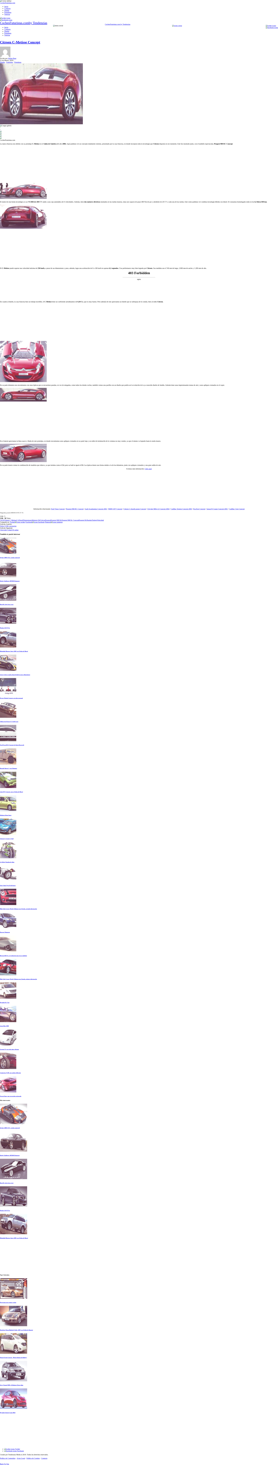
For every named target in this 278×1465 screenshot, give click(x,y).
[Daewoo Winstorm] (8, 928)
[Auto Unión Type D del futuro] (8, 881)
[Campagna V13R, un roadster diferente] (8, 1068)
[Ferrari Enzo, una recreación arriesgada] (8, 1092)
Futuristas (9, 62)
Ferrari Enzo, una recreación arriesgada (10, 1096)
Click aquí (148, 469)
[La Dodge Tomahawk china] (8, 858)
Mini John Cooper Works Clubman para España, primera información (18, 979)
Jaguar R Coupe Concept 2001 (217, 509)
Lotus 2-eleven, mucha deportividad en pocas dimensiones (15, 674)
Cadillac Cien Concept (237, 509)
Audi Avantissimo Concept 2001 (96, 509)
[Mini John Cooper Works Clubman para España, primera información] (8, 975)
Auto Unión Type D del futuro (8, 885)
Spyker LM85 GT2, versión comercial (10, 557)
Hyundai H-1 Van (4, 1002)
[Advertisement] (139, 162)
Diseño (6, 10)
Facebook (20, 1451)
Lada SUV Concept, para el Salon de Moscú (11, 791)
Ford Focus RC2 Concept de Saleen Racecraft (12, 745)
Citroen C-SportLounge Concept (134, 509)
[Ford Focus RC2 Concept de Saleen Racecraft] (8, 741)
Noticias (7, 14)
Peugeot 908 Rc (56, 520)
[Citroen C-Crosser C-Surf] (8, 834)
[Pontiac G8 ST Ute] (8, 623)
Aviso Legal (21, 1458)
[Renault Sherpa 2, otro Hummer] (8, 764)
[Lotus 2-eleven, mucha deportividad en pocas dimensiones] (8, 670)
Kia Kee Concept (199, 509)
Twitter (17, 1449)
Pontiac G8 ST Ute (5, 628)
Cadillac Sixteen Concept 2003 (181, 509)
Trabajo (94, 520)
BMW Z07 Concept (115, 509)
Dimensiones (27, 520)
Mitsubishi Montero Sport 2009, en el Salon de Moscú (14, 651)
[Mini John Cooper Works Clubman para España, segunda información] (8, 904)
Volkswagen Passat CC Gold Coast (9, 721)
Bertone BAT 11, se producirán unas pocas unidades (13, 955)
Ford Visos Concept (58, 509)
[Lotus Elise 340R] (8, 1021)
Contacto (7, 8)
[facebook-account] (6, 20)
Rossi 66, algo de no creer (6, 604)
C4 (1, 520)
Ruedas (89, 520)
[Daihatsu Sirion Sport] (8, 811)
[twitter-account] (5, 18)
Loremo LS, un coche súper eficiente (9, 1049)
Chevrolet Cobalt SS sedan (9, 530)
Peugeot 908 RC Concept (75, 509)
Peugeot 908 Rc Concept (70, 520)
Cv (18, 520)
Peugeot (48, 520)
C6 (3, 520)
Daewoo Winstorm (5, 932)
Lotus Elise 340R (4, 1026)
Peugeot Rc (83, 520)
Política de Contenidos (7, 1458)
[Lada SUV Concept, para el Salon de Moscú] (8, 787)
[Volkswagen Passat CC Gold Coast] (8, 717)
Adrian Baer (12, 58)
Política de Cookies (33, 1458)
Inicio (6, 6)
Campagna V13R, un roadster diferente (10, 1072)
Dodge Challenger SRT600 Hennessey (10, 581)
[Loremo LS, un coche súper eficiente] (8, 1045)
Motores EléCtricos (38, 520)
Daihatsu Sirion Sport (5, 815)
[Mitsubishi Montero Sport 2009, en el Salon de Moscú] (8, 647)
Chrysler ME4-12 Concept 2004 (158, 509)
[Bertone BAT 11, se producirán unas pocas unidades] (8, 951)
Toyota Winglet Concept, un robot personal (11, 698)
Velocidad (100, 520)
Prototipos (7, 12)
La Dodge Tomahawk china (7, 862)
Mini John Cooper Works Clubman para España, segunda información (18, 908)
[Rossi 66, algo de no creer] (8, 600)
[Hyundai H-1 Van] (8, 998)
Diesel (21, 520)
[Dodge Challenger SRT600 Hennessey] (8, 577)
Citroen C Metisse (10, 520)
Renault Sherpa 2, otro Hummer (8, 768)
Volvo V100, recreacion (8, 526)
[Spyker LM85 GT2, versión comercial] (8, 553)
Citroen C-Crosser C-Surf (7, 838)
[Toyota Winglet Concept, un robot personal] (8, 694)
